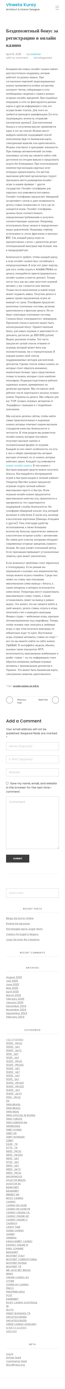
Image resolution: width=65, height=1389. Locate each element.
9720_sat (12, 1162)
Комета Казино (16, 1327)
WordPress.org (15, 1365)
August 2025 (14, 977)
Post (9, 1295)
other (10, 1281)
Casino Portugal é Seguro (22, 934)
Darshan (36, 54)
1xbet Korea (14, 1129)
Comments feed (16, 1361)
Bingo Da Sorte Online (19, 918)
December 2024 (16, 1006)
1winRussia (13, 1126)
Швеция (11, 1331)
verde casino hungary (21, 1324)
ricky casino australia (21, 1302)
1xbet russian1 (15, 1137)
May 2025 (12, 988)
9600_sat (12, 1158)
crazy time (13, 1227)
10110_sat (12, 1054)
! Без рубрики (14, 1039)
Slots (10, 1309)
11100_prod (13, 1097)
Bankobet (12, 1187)
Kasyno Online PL (17, 1245)
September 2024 (16, 1013)
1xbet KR (11, 1133)
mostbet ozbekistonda (21, 1259)
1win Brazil (13, 1108)
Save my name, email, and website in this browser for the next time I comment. (31, 787)
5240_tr (12, 1144)
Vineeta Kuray (21, 5)
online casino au (17, 1277)
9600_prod (13, 1151)
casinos (11, 1223)
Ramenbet (12, 1299)
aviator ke (13, 1183)
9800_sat (12, 1165)
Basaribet (12, 1191)
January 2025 (14, 1002)
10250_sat (13, 1072)
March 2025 (13, 995)
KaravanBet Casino (19, 1241)
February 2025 (15, 999)
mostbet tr (13, 1266)
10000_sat (13, 1047)
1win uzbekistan (16, 1122)
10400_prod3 (15, 1086)
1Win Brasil (13, 1104)
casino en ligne (16, 1205)
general (11, 1237)
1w (7, 1101)
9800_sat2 (13, 1169)
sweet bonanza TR (18, 1313)
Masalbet (12, 1252)
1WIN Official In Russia (20, 1115)
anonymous (14, 1176)
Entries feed (13, 1357)
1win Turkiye (14, 1119)
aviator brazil (16, 1180)
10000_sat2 (13, 1050)
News (9, 1273)
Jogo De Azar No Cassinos (23, 939)
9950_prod (13, 1173)
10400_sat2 (14, 1093)
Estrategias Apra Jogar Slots (24, 929)
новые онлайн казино (19, 465)
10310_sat (12, 1079)
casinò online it (17, 1219)
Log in (9, 1354)
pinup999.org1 (15, 1291)
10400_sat (13, 1090)
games (10, 1234)
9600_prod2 (14, 1155)
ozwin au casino (17, 1284)
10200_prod (14, 1061)
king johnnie (14, 1248)
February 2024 (15, 1017)
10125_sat (12, 1057)
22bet (10, 1140)
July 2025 (12, 981)
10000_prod (14, 1043)
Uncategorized (43, 58)
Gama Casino (15, 1230)
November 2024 (16, 1009)
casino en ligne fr (18, 1209)
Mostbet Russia (16, 1263)
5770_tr (12, 1147)
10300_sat (13, 1075)
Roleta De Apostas (18, 923)
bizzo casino (14, 1198)
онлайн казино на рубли (26, 686)
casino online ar (17, 1216)
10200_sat (13, 1068)
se (7, 1306)
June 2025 (12, 984)
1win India (12, 1111)
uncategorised (16, 1317)
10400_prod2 (15, 1083)
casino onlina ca (18, 1212)
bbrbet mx (12, 1194)
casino (11, 1201)
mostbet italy (15, 1255)
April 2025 (12, 991)
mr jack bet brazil (18, 1270)
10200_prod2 (15, 1065)
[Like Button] (12, 62)
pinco (10, 1288)
